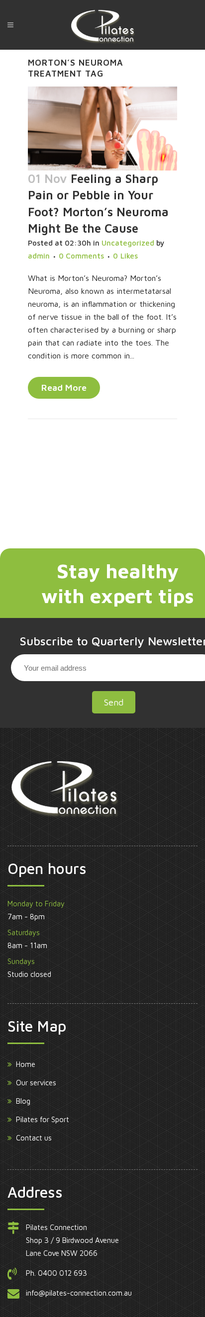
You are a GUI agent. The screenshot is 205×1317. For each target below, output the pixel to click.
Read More (64, 387)
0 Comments (81, 256)
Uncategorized (128, 243)
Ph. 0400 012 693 (56, 1273)
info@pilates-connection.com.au (79, 1293)
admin (39, 256)
